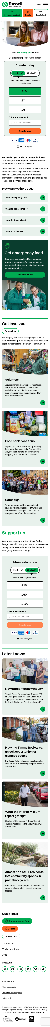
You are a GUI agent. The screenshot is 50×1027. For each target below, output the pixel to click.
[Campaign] (25, 498)
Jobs (4, 954)
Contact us (7, 943)
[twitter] (5, 969)
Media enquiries (10, 949)
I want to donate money (16, 209)
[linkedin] (28, 969)
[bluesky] (35, 969)
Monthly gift (18, 73)
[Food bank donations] (25, 439)
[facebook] (12, 969)
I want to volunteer (14, 231)
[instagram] (20, 969)
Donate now (25, 131)
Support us (10, 331)
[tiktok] (43, 969)
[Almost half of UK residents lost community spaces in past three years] (25, 872)
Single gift (31, 73)
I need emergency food (16, 197)
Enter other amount (18, 117)
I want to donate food (15, 220)
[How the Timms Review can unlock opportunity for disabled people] (25, 748)
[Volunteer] (25, 378)
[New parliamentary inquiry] (25, 686)
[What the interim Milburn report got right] (25, 810)
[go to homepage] (12, 5)
